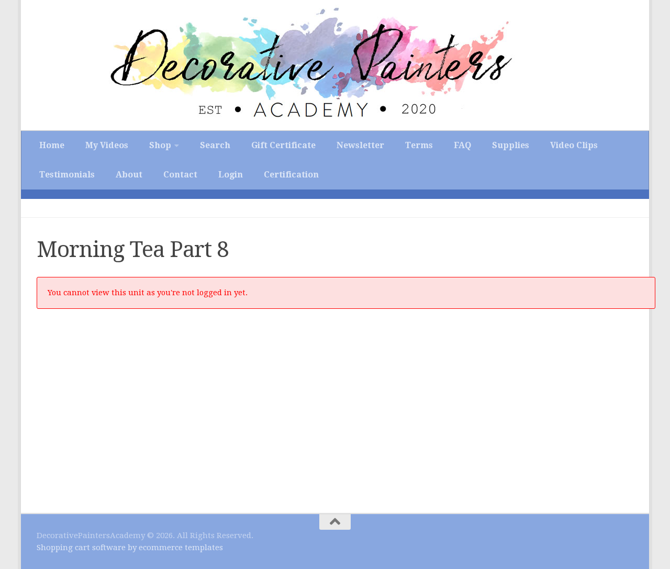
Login (230, 175)
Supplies (510, 145)
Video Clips (574, 145)
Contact (180, 175)
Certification (291, 175)
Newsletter (360, 145)
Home (51, 145)
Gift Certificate (283, 145)
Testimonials (67, 175)
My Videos (106, 145)
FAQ (462, 145)
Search (215, 145)
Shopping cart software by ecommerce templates (130, 547)
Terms (419, 145)
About (129, 175)
